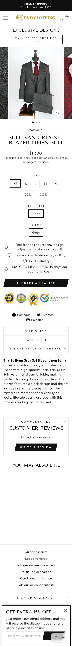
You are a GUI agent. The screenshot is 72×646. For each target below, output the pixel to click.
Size (36, 176)
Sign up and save (35, 597)
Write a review (36, 447)
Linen (36, 213)
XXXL (43, 194)
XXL (28, 194)
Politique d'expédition (36, 572)
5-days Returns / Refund (36, 348)
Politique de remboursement (36, 565)
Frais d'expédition (35, 158)
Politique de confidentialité (36, 585)
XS (15, 183)
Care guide (36, 339)
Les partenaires (36, 558)
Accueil (35, 130)
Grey (36, 232)
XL (56, 183)
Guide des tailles (36, 552)
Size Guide (36, 331)
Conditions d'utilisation (36, 578)
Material (36, 205)
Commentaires (36, 421)
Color (36, 225)
